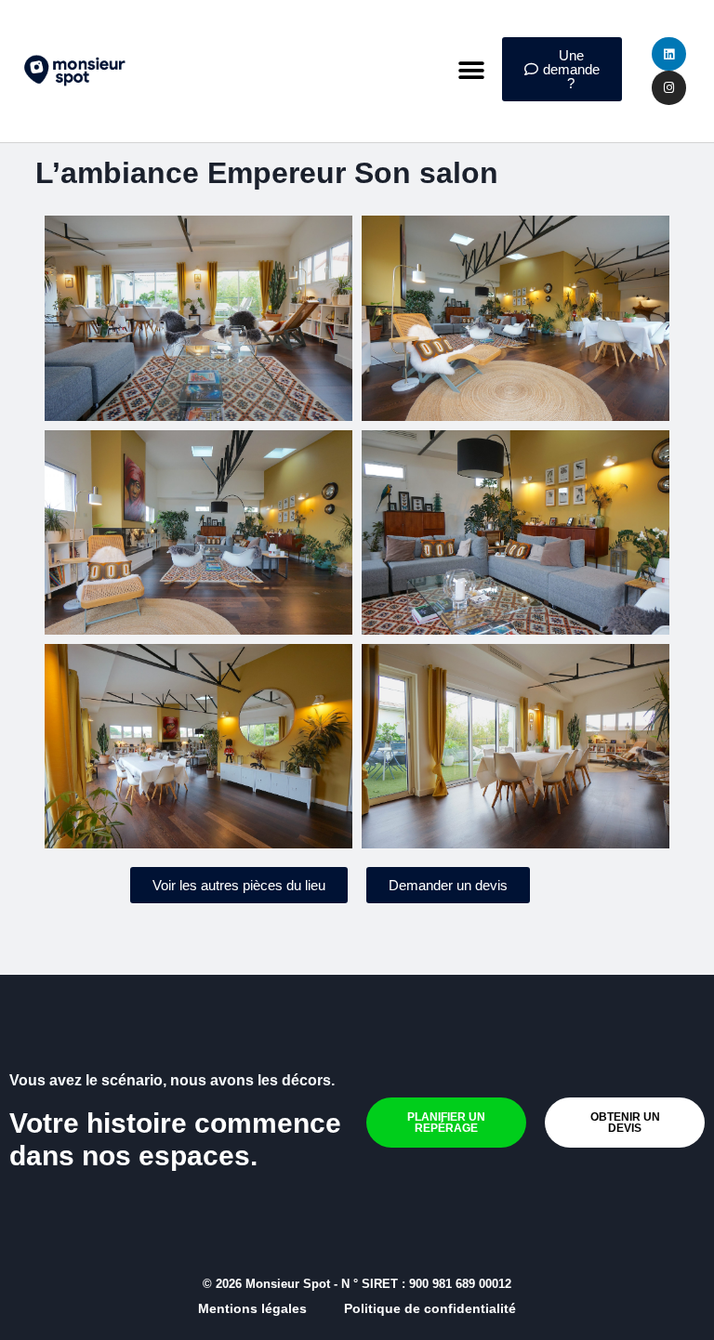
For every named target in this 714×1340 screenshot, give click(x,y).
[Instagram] (668, 87)
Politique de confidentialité (430, 1308)
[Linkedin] (668, 54)
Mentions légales (252, 1308)
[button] (472, 71)
